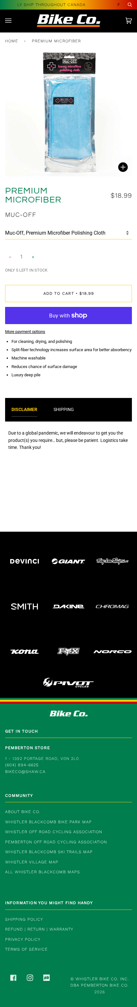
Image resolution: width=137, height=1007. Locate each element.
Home (11, 41)
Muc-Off (20, 214)
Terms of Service (26, 949)
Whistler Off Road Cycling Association (53, 831)
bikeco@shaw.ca (25, 771)
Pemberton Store (27, 747)
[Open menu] (14, 21)
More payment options (25, 331)
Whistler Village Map (31, 862)
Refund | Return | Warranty (39, 929)
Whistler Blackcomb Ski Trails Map (49, 851)
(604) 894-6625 (22, 764)
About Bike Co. (22, 811)
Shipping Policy (24, 919)
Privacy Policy (22, 939)
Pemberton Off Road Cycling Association (56, 842)
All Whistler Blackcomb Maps (42, 871)
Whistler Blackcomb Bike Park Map (48, 821)
